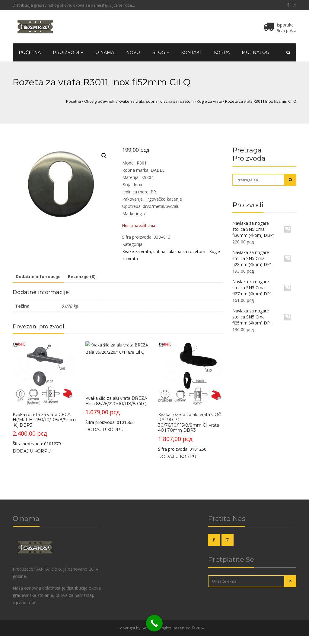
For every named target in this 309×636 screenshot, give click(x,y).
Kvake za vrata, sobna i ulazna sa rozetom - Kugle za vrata (170, 101)
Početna (30, 52)
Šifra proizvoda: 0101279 (44, 429)
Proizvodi (67, 52)
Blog (159, 52)
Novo (133, 52)
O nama (104, 52)
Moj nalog (255, 52)
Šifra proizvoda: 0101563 (116, 410)
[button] (104, 155)
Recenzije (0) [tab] (82, 276)
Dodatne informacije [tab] (38, 276)
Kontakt (191, 52)
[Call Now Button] (154, 623)
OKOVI (111, 628)
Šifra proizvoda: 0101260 (189, 432)
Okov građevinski (99, 101)
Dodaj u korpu (32, 451)
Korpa (222, 52)
